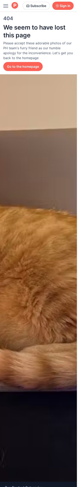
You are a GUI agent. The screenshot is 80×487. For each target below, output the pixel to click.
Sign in (65, 6)
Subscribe (38, 6)
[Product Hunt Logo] (14, 5)
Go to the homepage (23, 66)
